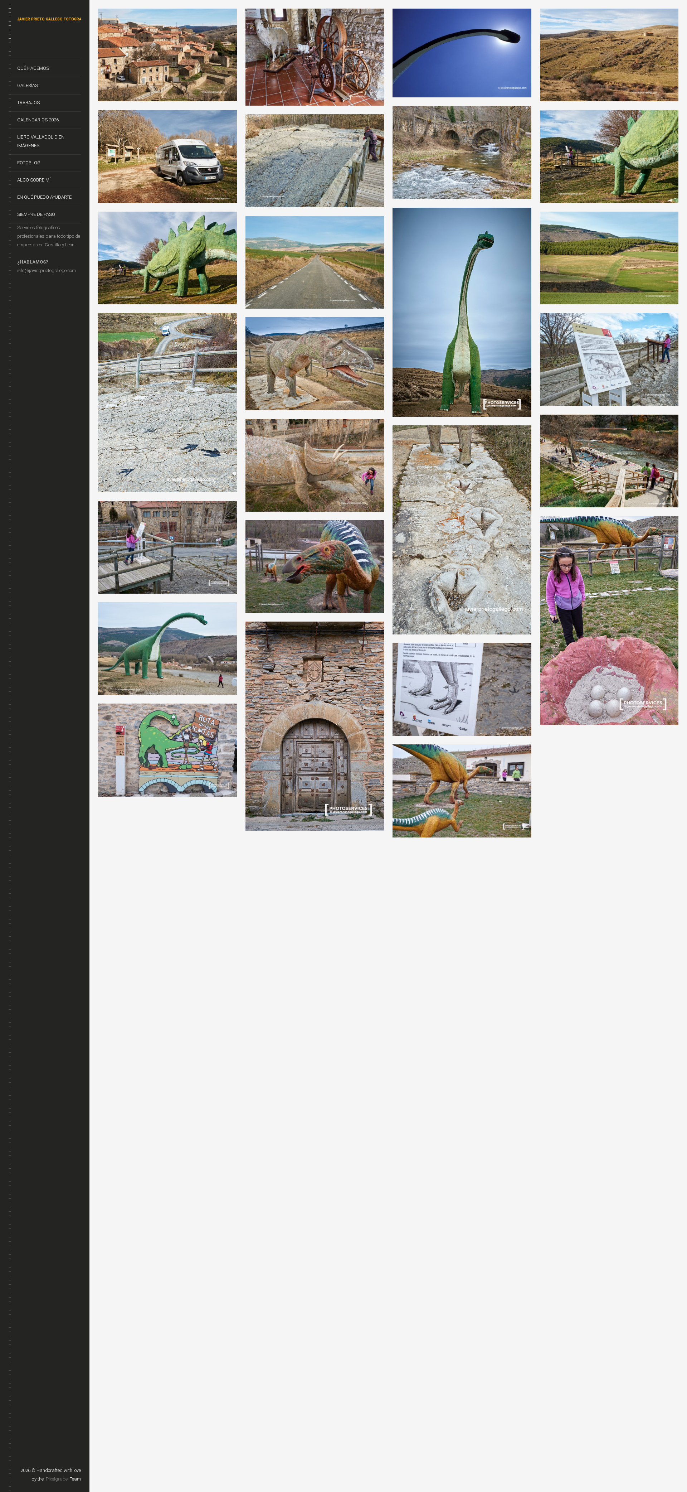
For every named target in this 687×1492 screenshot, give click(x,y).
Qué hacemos (33, 68)
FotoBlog (28, 162)
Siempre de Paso (36, 214)
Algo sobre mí (33, 180)
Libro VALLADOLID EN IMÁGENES (40, 141)
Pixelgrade (57, 1479)
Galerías (27, 85)
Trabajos (28, 102)
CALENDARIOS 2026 (38, 119)
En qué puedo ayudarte (44, 197)
